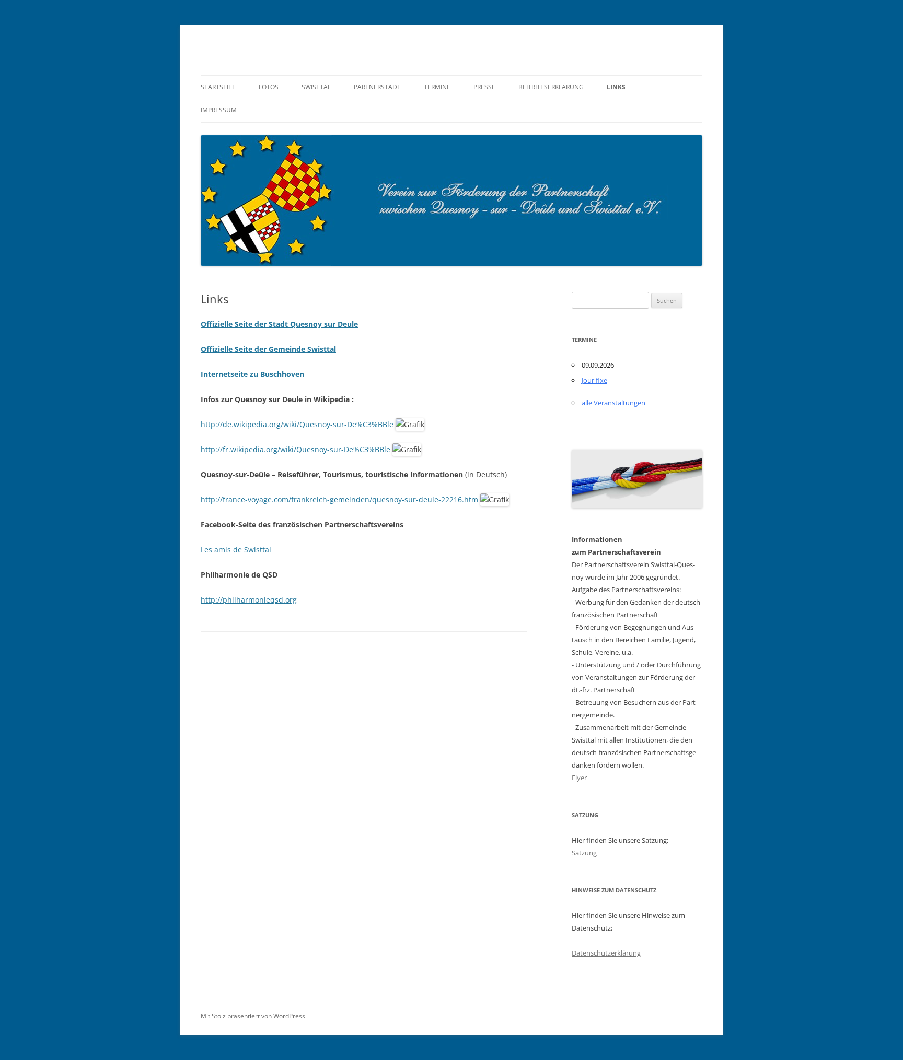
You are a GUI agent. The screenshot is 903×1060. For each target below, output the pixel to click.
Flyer (579, 777)
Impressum (219, 109)
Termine (437, 87)
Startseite (218, 87)
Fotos (269, 87)
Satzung (584, 852)
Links (616, 87)
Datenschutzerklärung (606, 953)
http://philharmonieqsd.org (249, 600)
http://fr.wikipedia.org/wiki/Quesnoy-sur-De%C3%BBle (295, 449)
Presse (484, 87)
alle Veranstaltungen (613, 402)
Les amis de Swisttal (236, 550)
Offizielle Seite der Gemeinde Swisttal (268, 349)
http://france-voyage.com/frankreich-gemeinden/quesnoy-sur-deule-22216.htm (339, 499)
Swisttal (316, 87)
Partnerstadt (377, 87)
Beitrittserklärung (551, 87)
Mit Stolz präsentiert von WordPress (253, 1015)
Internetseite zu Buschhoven (252, 374)
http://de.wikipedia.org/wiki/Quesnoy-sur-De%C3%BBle (297, 424)
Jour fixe (594, 380)
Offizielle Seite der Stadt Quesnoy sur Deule (279, 324)
